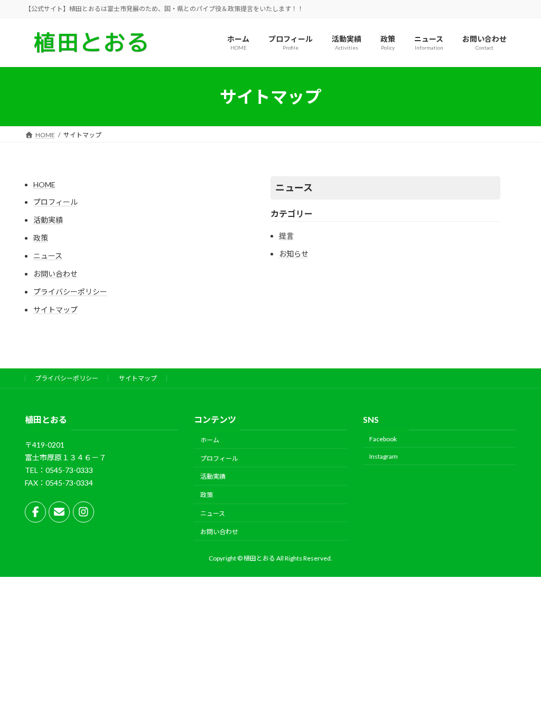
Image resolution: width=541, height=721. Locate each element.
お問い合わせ (55, 273)
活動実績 (48, 219)
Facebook (383, 439)
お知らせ (294, 253)
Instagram (383, 456)
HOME (44, 184)
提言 (286, 235)
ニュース (47, 255)
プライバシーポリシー (70, 291)
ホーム (209, 440)
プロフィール (55, 201)
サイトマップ (55, 309)
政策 (40, 237)
